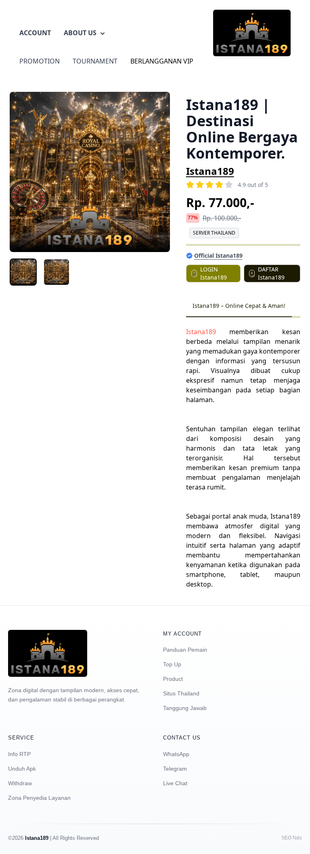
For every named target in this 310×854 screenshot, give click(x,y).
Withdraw (20, 783)
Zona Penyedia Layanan (39, 798)
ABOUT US (80, 32)
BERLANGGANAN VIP (161, 61)
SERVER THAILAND (214, 232)
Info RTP (19, 754)
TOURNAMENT (95, 61)
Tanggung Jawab (185, 708)
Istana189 (210, 171)
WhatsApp (176, 754)
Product (173, 679)
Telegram (175, 768)
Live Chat (175, 783)
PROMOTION (39, 61)
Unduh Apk (22, 768)
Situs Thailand (181, 693)
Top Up (172, 664)
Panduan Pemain (185, 649)
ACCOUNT (35, 32)
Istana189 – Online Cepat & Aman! (239, 305)
